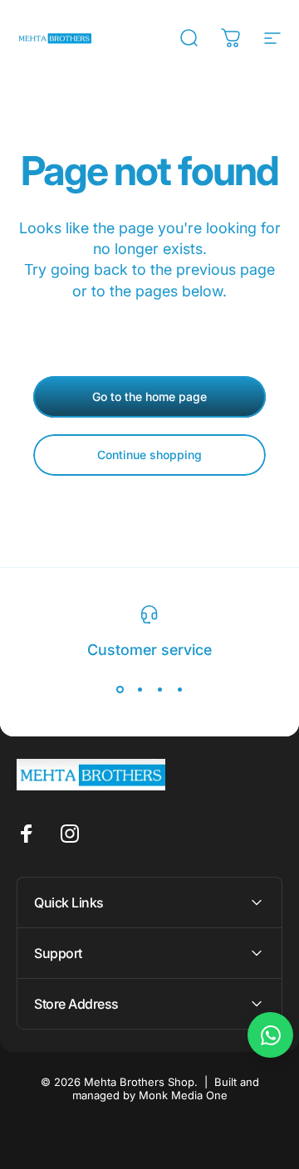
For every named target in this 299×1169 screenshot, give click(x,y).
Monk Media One (183, 1095)
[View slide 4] (179, 689)
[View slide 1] (120, 689)
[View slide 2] (140, 689)
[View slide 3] (159, 689)
